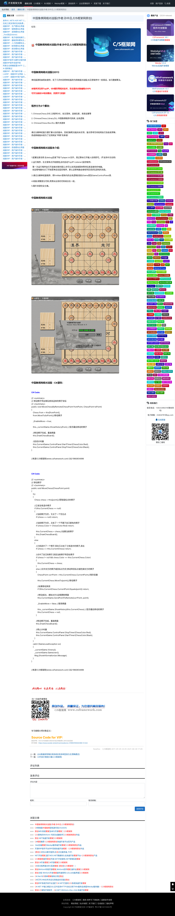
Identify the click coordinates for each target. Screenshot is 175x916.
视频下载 (167, 353)
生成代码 (150, 353)
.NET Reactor (152, 129)
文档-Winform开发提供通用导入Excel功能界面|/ (61, 873)
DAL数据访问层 (152, 200)
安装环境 (159, 286)
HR (171, 222)
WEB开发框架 (161, 272)
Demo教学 (151, 208)
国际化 (160, 304)
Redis (149, 250)
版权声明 (110, 903)
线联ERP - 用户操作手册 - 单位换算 (17, 57)
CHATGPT (151, 158)
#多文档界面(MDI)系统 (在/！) (55, 866)
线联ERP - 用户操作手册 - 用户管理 (17, 130)
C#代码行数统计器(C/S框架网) (49, 757)
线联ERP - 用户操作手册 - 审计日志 (17, 108)
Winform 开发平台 (153, 279)
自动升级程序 (152, 396)
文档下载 (168, 364)
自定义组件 (160, 392)
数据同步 (164, 357)
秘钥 (159, 325)
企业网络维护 (152, 329)
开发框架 (158, 314)
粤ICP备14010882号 (103, 907)
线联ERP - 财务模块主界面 (13, 46)
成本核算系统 (159, 293)
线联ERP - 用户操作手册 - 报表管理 (17, 96)
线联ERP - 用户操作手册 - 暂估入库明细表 (20, 136)
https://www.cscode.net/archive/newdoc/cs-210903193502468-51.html (63, 743)
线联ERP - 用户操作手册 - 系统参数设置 (19, 113)
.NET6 (166, 129)
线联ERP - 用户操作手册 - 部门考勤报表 (19, 153)
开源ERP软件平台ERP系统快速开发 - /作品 (59, 848)
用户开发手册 (167, 382)
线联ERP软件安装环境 (12, 63)
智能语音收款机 (160, 389)
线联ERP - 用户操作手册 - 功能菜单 (17, 122)
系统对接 (165, 368)
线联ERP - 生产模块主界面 (13, 26)
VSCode (150, 264)
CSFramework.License (155, 168)
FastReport (160, 222)
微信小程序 (151, 364)
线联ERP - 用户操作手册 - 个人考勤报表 (19, 156)
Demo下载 (167, 208)
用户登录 (159, 3)
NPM (156, 240)
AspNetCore (151, 140)
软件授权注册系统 (153, 343)
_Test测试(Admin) (10, 34)
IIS (166, 225)
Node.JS (150, 240)
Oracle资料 (168, 240)
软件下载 (150, 346)
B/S (171, 144)
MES (169, 229)
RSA (154, 250)
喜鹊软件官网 (106, 900)
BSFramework (152, 151)
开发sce (150, 311)
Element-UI (151, 218)
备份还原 (155, 289)
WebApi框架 (59, 3)
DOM (149, 215)
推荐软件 (163, 361)
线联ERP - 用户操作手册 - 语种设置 (17, 91)
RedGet (169, 247)
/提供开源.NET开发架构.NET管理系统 (57, 859)
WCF (167, 264)
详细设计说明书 (167, 371)
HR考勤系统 (151, 225)
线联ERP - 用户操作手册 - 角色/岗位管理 (19, 133)
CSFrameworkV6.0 (154, 190)
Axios (166, 144)
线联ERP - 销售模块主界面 (13, 29)
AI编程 (162, 136)
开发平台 (165, 314)
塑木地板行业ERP (153, 361)
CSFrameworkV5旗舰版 (155, 186)
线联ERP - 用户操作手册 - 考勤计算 (17, 159)
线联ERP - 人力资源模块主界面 (15, 43)
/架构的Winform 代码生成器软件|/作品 (57, 835)
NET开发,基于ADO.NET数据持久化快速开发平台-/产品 (65, 855)
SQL (156, 254)
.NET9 (161, 133)
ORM (149, 243)
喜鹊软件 (158, 368)
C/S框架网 (77, 900)
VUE (162, 264)
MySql (149, 236)
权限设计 (161, 329)
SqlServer (157, 257)
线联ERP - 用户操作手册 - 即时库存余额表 (20, 142)
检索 (168, 3)
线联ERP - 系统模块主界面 (13, 147)
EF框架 (170, 215)
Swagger (164, 257)
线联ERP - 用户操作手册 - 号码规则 (17, 119)
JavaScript (151, 229)
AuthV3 (159, 140)
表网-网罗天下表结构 (91, 900)
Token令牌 (158, 261)
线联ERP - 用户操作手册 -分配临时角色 (18, 125)
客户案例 (158, 318)
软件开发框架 (152, 336)
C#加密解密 (151, 154)
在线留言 (101, 903)
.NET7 (149, 133)
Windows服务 (152, 275)
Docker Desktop (165, 211)
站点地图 (83, 903)
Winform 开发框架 (163, 275)
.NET (163, 126)
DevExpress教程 (153, 211)
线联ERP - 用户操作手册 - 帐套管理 (17, 88)
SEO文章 (150, 254)
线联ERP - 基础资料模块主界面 (15, 40)
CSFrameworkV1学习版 (155, 172)
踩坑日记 (163, 289)
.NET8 (155, 133)
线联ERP (150, 371)
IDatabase (160, 225)
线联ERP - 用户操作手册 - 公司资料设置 (19, 111)
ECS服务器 (156, 215)
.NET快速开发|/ (48, 838)
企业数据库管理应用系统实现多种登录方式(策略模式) (58, 754)
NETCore (167, 236)
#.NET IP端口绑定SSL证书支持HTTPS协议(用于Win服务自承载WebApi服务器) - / (74, 886)
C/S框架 (37, 3)
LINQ (164, 229)
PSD (158, 247)
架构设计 (161, 307)
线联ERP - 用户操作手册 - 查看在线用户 (19, 80)
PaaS (154, 243)
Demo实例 (159, 208)
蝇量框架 (150, 382)
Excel (153, 222)
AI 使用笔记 (7, 68)
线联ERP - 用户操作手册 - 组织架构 (17, 127)
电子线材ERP (161, 296)
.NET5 (160, 129)
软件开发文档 (152, 339)
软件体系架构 (165, 343)
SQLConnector (164, 254)
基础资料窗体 (152, 307)
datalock (150, 204)
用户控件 (150, 385)
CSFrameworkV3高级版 (155, 179)
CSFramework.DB (165, 161)
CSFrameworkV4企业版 (155, 183)
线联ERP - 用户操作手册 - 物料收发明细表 (20, 139)
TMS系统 (150, 261)
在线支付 (165, 385)
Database (169, 200)
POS (159, 243)
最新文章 (28, 3)
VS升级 (157, 264)
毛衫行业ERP (152, 325)
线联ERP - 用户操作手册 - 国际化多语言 (19, 94)
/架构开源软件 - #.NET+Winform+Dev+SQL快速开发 (61, 890)
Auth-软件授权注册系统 (155, 144)
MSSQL (165, 233)
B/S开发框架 (152, 147)
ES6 (149, 222)
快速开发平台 (152, 321)
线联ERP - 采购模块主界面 (13, 32)
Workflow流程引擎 (165, 282)
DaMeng (161, 200)
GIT (167, 222)
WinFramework (165, 279)
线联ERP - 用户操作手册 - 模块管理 (17, 102)
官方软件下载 (152, 304)
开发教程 (150, 314)
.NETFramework (153, 136)
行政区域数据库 (163, 375)
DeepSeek (169, 204)
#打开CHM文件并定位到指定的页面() (52, 880)
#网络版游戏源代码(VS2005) (51, 828)
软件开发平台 (162, 336)
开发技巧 (165, 311)
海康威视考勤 (168, 304)
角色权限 (168, 307)
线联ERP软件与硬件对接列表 (14, 60)
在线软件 (158, 385)
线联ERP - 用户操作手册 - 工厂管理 (17, 85)
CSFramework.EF (153, 165)
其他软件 (72, 3)
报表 (149, 289)
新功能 (150, 375)
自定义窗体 (151, 392)
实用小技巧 (158, 353)
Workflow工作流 (153, 282)
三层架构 (158, 350)
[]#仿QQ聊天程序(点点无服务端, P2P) (53, 852)
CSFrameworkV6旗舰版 (155, 197)
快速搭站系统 (167, 318)
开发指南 (150, 318)
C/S (165, 154)
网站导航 (74, 903)
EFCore (164, 215)
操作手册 (150, 293)
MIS (160, 233)
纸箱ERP (150, 389)
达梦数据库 (169, 293)
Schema (164, 250)
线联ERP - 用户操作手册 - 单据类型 (17, 116)
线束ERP (157, 371)
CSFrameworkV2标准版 (155, 176)
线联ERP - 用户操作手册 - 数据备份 (17, 82)
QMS (163, 247)
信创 (155, 375)
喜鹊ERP (150, 368)
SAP (159, 250)
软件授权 (161, 339)
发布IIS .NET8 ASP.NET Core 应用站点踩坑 (20, 20)
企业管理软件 (84, 3)
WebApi (150, 268)
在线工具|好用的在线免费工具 (15, 23)
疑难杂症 (158, 378)
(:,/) (54, 824)
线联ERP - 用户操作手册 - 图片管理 (17, 54)
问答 (152, 3)
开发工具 (157, 311)
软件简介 (168, 332)
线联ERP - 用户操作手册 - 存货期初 (17, 71)
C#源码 (159, 154)
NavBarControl (158, 236)
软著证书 (150, 350)
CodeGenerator (152, 161)
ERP (170, 218)
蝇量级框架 (166, 378)
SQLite (150, 257)
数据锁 (157, 357)
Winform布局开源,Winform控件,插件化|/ (62, 869)
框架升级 (161, 321)
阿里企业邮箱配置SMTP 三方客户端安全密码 (21, 65)
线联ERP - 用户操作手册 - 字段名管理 (18, 99)
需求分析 (150, 378)
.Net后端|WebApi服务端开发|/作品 (57, 845)
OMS (161, 240)
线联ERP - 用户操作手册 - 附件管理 (17, 51)
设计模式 (165, 350)
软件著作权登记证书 (154, 126)
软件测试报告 (152, 332)
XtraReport (151, 286)
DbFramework (159, 204)
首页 (13, 9)
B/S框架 (47, 3)
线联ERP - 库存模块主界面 (13, 49)
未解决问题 (160, 364)
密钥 (163, 325)
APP (167, 136)
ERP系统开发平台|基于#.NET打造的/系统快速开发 (60, 883)
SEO (170, 250)
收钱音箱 (150, 357)
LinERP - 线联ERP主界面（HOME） (17, 74)
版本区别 (167, 286)
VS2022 (166, 261)
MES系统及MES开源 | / (53, 831)
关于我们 (106, 3)
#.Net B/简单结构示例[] (49, 876)
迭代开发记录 (152, 300)
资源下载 (97, 3)
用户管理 (158, 382)
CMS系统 (159, 158)
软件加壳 (161, 332)
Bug (159, 151)
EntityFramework (162, 218)
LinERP (158, 229)
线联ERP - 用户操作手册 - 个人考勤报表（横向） (22, 150)
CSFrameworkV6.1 (153, 193)
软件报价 (168, 329)
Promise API (151, 247)
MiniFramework (152, 233)
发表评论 (139, 809)
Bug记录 (165, 151)
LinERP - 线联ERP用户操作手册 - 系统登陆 (20, 77)
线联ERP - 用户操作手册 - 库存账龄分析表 (20, 144)
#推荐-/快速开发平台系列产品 (55, 842)
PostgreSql (166, 243)
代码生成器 (151, 296)
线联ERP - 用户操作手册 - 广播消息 (17, 105)
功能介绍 (161, 300)
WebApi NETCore (159, 268)
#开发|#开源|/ (51, 862)
